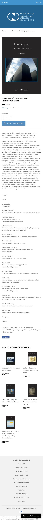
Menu (6, 2)
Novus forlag (15, 508)
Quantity (5, 113)
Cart (39, 2)
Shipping (5, 108)
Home (4, 31)
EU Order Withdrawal (31, 516)
